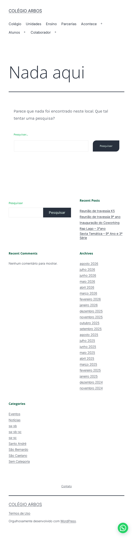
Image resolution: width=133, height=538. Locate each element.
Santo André (17, 443)
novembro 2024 (91, 388)
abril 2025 (87, 358)
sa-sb (13, 426)
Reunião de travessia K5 (97, 211)
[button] (123, 528)
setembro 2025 (91, 329)
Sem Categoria (19, 461)
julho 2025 (87, 340)
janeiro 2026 (89, 305)
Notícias (14, 420)
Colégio (15, 24)
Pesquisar (16, 203)
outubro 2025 (89, 323)
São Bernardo (18, 449)
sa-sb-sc (15, 432)
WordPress (68, 521)
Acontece (89, 24)
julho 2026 (87, 269)
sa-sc (13, 438)
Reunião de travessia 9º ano (100, 217)
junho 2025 (88, 346)
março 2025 (88, 364)
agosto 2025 (89, 335)
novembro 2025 (91, 317)
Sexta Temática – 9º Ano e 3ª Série (101, 235)
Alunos (14, 32)
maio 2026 (87, 281)
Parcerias (68, 24)
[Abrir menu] (101, 24)
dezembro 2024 (91, 382)
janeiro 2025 (89, 376)
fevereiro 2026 (90, 299)
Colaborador (41, 32)
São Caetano (18, 455)
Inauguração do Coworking (99, 223)
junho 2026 (88, 275)
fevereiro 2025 (90, 370)
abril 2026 (87, 287)
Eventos (14, 414)
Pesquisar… (21, 134)
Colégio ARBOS (25, 10)
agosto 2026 (89, 263)
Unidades (33, 24)
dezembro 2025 (91, 311)
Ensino (51, 24)
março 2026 (88, 293)
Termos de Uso (19, 513)
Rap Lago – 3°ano (93, 228)
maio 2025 (87, 352)
